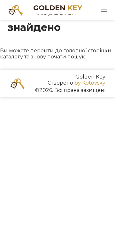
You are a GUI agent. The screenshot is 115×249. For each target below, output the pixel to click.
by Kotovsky (89, 83)
